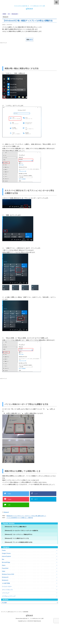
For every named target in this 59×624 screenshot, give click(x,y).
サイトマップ (4, 611)
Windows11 (5, 580)
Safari (3, 571)
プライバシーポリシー (18, 611)
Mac (3, 559)
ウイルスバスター (7, 586)
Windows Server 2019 (8, 574)
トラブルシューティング (8, 596)
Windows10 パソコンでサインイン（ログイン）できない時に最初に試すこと (26, 515)
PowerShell (5, 568)
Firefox (4, 550)
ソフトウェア (5, 593)
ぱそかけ (29, 9)
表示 (31, 39)
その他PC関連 (6, 583)
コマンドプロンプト (7, 589)
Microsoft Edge (6, 562)
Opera (3, 565)
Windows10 (6, 512)
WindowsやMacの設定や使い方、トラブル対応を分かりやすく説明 (29, 618)
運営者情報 (26, 611)
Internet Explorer (6, 556)
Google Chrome (6, 553)
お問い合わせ (10, 611)
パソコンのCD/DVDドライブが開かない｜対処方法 (20, 517)
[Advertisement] (29, 54)
